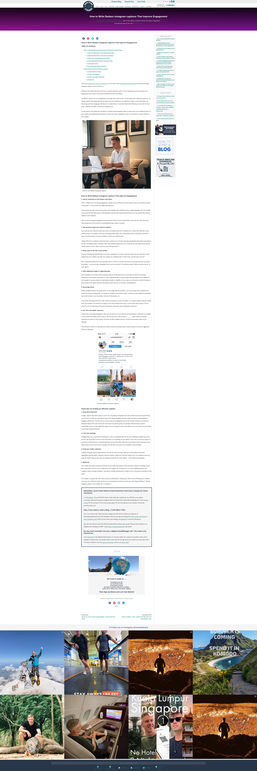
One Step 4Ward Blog (107, 20)
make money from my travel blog (97, 83)
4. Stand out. (90, 79)
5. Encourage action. (92, 63)
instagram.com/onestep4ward (128, 83)
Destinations (135, 6)
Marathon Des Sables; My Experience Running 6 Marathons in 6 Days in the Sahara (165, 80)
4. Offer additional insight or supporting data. (100, 61)
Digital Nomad (118, 20)
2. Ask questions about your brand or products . (100, 55)
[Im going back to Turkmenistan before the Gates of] (160, 662)
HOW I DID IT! (165, 5)
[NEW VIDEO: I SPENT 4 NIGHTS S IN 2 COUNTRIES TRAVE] (96, 662)
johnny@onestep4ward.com (116, 526)
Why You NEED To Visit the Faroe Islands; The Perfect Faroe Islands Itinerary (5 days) (165, 86)
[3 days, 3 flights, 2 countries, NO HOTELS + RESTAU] (96, 727)
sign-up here (124, 542)
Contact (142, 6)
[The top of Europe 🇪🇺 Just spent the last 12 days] (32, 662)
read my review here (107, 542)
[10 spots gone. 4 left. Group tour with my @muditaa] (225, 662)
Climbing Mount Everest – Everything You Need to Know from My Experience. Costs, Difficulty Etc (165, 44)
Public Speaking (119, 6)
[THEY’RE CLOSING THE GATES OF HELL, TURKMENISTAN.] (225, 727)
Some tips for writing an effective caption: (96, 69)
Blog (106, 6)
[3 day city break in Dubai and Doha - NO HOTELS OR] (160, 727)
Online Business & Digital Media (124, 598)
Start (97, 6)
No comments (139, 23)
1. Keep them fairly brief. (94, 71)
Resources (128, 6)
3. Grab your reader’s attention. (96, 77)
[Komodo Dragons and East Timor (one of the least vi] (32, 727)
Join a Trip (111, 6)
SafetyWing (90, 537)
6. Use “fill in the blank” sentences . (97, 66)
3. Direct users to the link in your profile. (98, 58)
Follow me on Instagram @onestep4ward (129, 627)
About (101, 6)
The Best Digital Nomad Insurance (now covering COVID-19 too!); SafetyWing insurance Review (165, 62)
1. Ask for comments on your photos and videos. (100, 52)
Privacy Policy (160, 768)
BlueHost (123, 519)
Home (98, 20)
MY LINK (111, 503)
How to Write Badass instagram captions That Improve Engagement (103, 50)
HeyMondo (90, 497)
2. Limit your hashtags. (93, 74)
